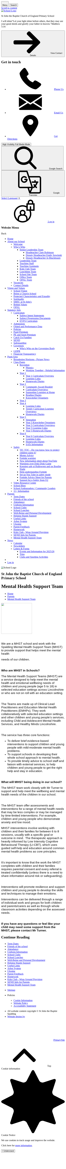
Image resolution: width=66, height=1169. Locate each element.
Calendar (18, 543)
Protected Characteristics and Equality (32, 296)
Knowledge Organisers (37, 398)
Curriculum (19, 312)
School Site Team (28, 274)
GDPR (17, 351)
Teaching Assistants (29, 266)
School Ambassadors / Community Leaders (34, 488)
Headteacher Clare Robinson (40, 252)
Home (10, 238)
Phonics (29, 367)
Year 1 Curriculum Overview (40, 376)
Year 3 (23, 400)
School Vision (20, 291)
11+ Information (21, 491)
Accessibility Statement (25, 1006)
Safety (17, 447)
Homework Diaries (35, 381)
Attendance (19, 502)
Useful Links (20, 518)
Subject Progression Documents (35, 318)
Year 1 (23, 373)
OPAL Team (26, 280)
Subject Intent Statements (32, 315)
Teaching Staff (27, 263)
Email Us (58, 112)
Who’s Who (19, 247)
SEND (17, 340)
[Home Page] (8, 10)
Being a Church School (25, 293)
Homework (19, 529)
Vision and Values (16, 288)
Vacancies (18, 282)
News (10, 540)
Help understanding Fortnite (33, 472)
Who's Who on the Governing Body (37, 348)
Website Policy (21, 1003)
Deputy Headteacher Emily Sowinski (44, 255)
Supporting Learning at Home (40, 392)
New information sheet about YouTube (38, 461)
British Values (20, 304)
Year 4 (23, 403)
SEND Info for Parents (25, 535)
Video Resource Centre (25, 483)
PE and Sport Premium (25, 334)
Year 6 (23, 433)
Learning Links (33, 378)
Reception (24, 365)
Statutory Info (14, 310)
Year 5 (23, 417)
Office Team (26, 277)
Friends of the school (24, 499)
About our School (16, 241)
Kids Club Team (28, 269)
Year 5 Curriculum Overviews (40, 425)
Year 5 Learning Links (37, 428)
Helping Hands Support (25, 515)
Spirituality (19, 299)
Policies (17, 329)
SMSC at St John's (23, 302)
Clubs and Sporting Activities (34, 557)
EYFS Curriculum (28, 321)
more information (23, 1145)
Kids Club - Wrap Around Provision (31, 532)
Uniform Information (24, 505)
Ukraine (17, 524)
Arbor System (20, 521)
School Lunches (21, 510)
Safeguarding (20, 343)
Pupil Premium (21, 332)
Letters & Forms (21, 548)
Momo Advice (27, 455)
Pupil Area (12, 356)
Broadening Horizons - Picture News (31, 359)
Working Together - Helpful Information (45, 370)
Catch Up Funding (23, 337)
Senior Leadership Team (31, 249)
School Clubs (20, 507)
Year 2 (23, 384)
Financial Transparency (25, 354)
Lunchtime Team (28, 271)
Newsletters (19, 546)
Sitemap (11, 990)
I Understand (8, 1151)
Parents (10, 494)
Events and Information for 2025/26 (37, 551)
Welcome (18, 244)
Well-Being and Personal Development (32, 513)
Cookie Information (23, 1000)
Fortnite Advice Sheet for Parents (36, 477)
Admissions (19, 323)
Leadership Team (28, 260)
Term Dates (19, 496)
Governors (19, 345)
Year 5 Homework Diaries (38, 430)
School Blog (20, 485)
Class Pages (19, 362)
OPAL (17, 307)
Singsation (31, 419)
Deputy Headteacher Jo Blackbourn (43, 258)
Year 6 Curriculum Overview (40, 436)
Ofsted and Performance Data (28, 326)
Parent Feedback (22, 526)
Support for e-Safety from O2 (34, 480)
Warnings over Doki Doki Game (35, 463)
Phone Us (59, 89)
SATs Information (34, 444)
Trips (22, 554)
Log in (10, 562)
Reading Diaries (33, 395)
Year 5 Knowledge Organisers (40, 422)
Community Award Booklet (39, 387)
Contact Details (21, 285)
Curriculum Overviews (37, 389)
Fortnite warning (28, 458)
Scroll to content (9, 8)
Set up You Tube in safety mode (35, 474)
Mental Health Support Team (28, 537)
